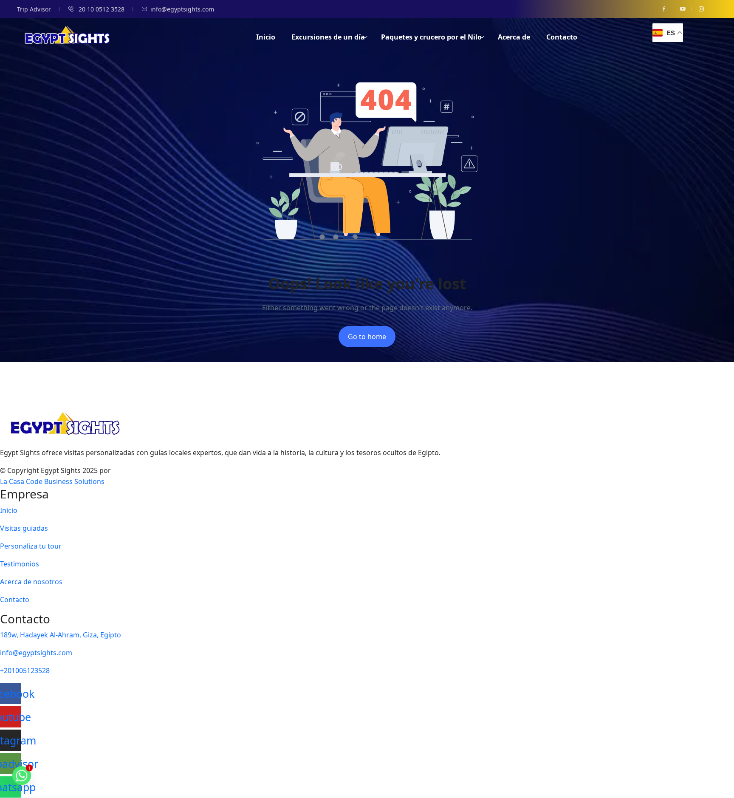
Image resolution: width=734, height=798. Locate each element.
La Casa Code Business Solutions (52, 481)
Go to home (367, 336)
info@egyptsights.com (182, 9)
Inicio (265, 37)
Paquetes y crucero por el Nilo (431, 37)
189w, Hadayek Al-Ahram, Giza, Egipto (60, 635)
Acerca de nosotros (31, 581)
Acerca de (514, 37)
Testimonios (19, 564)
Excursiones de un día (328, 37)
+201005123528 (25, 670)
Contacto (561, 37)
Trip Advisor (34, 9)
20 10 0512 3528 (100, 9)
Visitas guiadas (24, 528)
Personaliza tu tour (31, 546)
